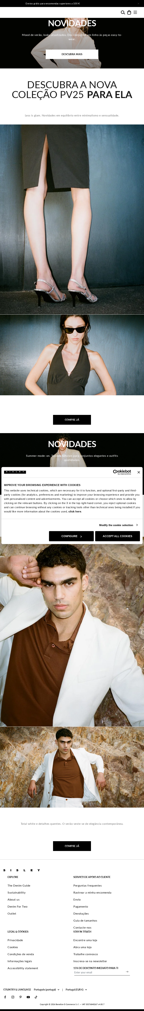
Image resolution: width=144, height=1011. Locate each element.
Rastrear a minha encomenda (92, 892)
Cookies (13, 947)
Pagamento (80, 906)
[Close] (138, 3)
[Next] (110, 3)
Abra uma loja (82, 947)
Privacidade (15, 940)
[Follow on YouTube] (28, 997)
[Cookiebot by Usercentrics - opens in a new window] (115, 472)
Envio (77, 899)
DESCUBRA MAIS (72, 54)
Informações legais (20, 961)
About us (13, 899)
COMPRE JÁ (72, 419)
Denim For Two (18, 906)
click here (74, 511)
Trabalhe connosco (85, 954)
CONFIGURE (69, 536)
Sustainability (16, 892)
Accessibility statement (23, 968)
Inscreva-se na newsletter (90, 961)
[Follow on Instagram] (13, 997)
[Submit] (127, 971)
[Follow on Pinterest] (20, 997)
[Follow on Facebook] (5, 997)
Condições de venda (21, 954)
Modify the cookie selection (116, 524)
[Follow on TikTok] (36, 997)
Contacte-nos (82, 927)
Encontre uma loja (85, 940)
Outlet (12, 913)
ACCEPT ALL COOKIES (117, 536)
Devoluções (81, 913)
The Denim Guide (19, 885)
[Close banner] (139, 472)
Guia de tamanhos (85, 920)
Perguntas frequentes (87, 885)
